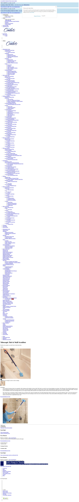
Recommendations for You (5, 396)
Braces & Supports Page (9, 138)
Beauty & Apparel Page (9, 187)
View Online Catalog (7, 473)
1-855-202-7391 (8, 20)
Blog (4, 475)
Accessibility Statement (4, 0)
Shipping (6, 22)
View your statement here (10, 6)
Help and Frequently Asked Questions (12, 21)
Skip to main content (13, 0)
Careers (4, 474)
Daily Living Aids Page (9, 76)
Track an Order (8, 24)
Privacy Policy (5, 491)
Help (4, 18)
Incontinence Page (8, 161)
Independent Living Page (9, 50)
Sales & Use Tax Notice (7, 492)
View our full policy (12, 437)
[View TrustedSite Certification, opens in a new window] (6, 499)
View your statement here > (10, 12)
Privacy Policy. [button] (31, 12)
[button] (43, 15)
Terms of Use (5, 490)
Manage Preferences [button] (37, 16)
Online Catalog (8, 16)
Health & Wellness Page (9, 97)
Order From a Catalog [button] (9, 15)
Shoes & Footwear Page (9, 149)
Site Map (4, 493)
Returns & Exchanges (9, 23)
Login (6, 35)
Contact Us (5, 468)
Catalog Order (5, 14)
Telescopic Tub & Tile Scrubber (6, 427)
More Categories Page (9, 207)
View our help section (4, 432)
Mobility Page (7, 177)
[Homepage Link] (9, 31)
